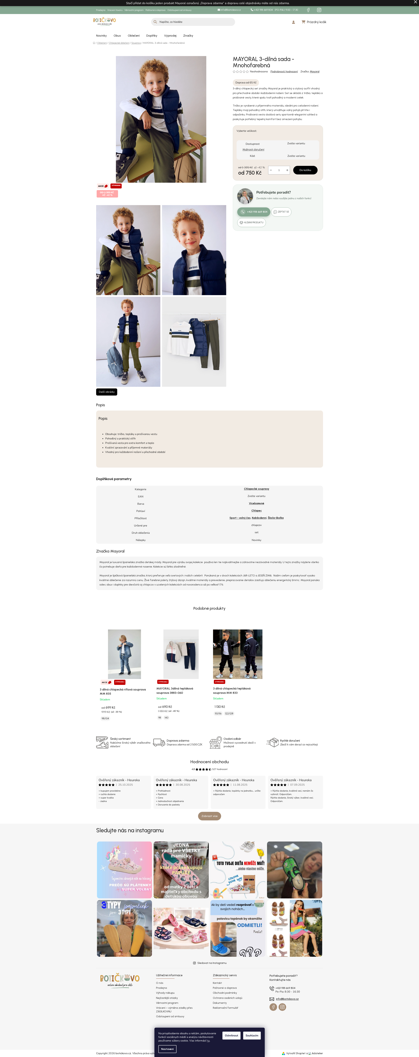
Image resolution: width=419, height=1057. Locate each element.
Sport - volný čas (240, 517)
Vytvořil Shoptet (295, 1053)
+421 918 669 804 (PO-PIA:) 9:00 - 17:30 (275, 9)
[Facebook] (308, 10)
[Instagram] (319, 10)
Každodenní (259, 517)
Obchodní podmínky (225, 992)
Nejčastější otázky (167, 997)
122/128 (229, 713)
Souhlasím (252, 1035)
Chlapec (256, 510)
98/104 (105, 718)
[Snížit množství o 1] (270, 170)
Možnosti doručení (253, 149)
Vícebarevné (256, 503)
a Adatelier (314, 1053)
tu (208, 1040)
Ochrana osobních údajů (227, 997)
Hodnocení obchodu (209, 761)
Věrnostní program (134, 10)
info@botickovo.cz (230, 9)
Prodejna (100, 10)
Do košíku (305, 170)
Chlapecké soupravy (256, 488)
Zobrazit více (210, 816)
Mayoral (314, 71)
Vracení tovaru (114, 10)
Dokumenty (220, 1002)
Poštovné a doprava (155, 10)
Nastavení (167, 1049)
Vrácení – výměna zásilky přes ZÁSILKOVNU (174, 1009)
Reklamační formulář (225, 1007)
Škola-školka (276, 517)
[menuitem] (101, 35)
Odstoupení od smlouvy (179, 10)
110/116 (218, 713)
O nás (159, 982)
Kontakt (217, 982)
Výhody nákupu (165, 992)
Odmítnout (231, 1035)
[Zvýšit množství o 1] (287, 170)
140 (166, 717)
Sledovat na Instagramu (212, 963)
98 (159, 717)
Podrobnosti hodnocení (284, 71)
